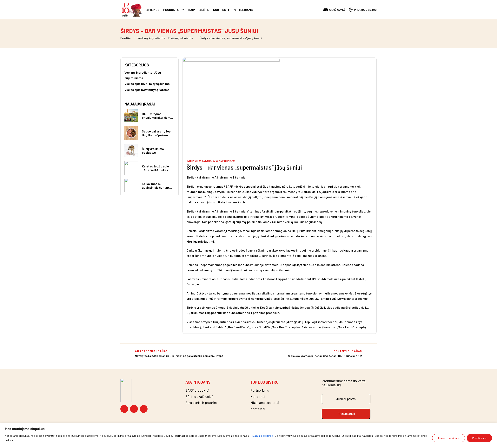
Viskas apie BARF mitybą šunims (147, 83)
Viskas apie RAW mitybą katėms (146, 89)
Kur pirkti (221, 9)
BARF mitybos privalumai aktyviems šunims (157, 117)
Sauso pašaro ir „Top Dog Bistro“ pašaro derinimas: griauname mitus (157, 136)
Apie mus (152, 9)
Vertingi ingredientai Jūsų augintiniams (165, 38)
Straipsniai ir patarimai (202, 403)
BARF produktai (197, 390)
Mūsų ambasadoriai (264, 403)
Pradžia (125, 38)
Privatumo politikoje (262, 435)
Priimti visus (479, 438)
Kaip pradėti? (198, 9)
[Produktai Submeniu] (182, 9)
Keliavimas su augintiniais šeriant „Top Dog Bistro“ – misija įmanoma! (155, 189)
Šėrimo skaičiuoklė (199, 397)
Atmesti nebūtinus (449, 438)
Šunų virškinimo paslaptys (153, 150)
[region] (248, 434)
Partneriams (243, 9)
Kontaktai (257, 409)
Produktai (171, 9)
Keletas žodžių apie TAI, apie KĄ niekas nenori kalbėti (155, 169)
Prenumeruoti (346, 413)
